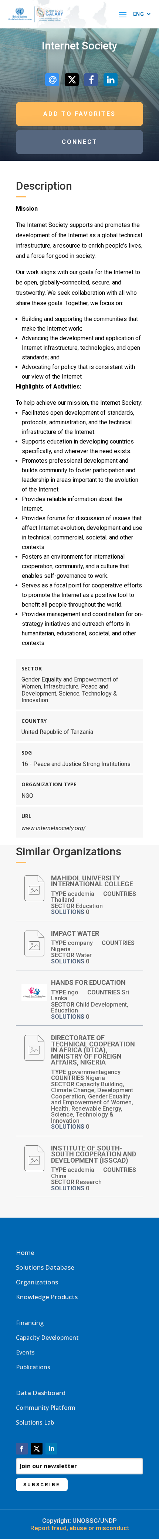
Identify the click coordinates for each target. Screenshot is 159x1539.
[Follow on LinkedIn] (51, 1449)
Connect (80, 141)
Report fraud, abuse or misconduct (79, 1528)
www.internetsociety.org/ (53, 828)
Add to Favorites (79, 113)
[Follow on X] (37, 1449)
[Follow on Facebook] (22, 1449)
